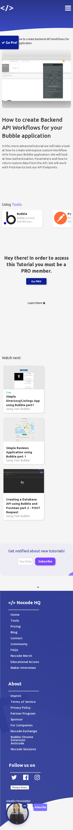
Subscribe (45, 561)
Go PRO (36, 281)
